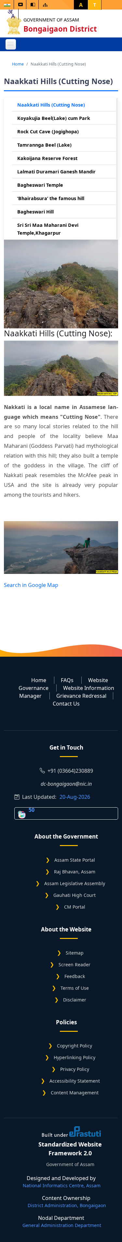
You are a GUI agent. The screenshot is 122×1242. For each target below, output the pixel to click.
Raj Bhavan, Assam (74, 872)
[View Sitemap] (45, 5)
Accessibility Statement (74, 1081)
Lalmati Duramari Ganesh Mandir (56, 171)
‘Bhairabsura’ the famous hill (50, 198)
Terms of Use (75, 988)
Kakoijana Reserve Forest (47, 158)
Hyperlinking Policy (74, 1057)
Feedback (74, 976)
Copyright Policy (74, 1046)
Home (18, 64)
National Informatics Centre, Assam (62, 1185)
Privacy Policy (74, 1069)
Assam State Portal (74, 860)
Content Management (75, 1092)
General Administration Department (61, 1225)
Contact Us (66, 703)
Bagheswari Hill (35, 212)
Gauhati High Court (74, 895)
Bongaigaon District (60, 29)
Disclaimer (74, 1000)
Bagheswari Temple (40, 185)
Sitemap (75, 953)
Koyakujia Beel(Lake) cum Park (53, 118)
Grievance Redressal (81, 695)
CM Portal (74, 907)
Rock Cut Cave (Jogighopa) (48, 131)
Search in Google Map (31, 585)
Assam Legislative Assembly (74, 883)
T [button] (94, 5)
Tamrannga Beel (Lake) (44, 145)
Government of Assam (51, 20)
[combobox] (11, 14)
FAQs (67, 680)
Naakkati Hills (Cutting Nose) (51, 105)
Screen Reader (74, 964)
